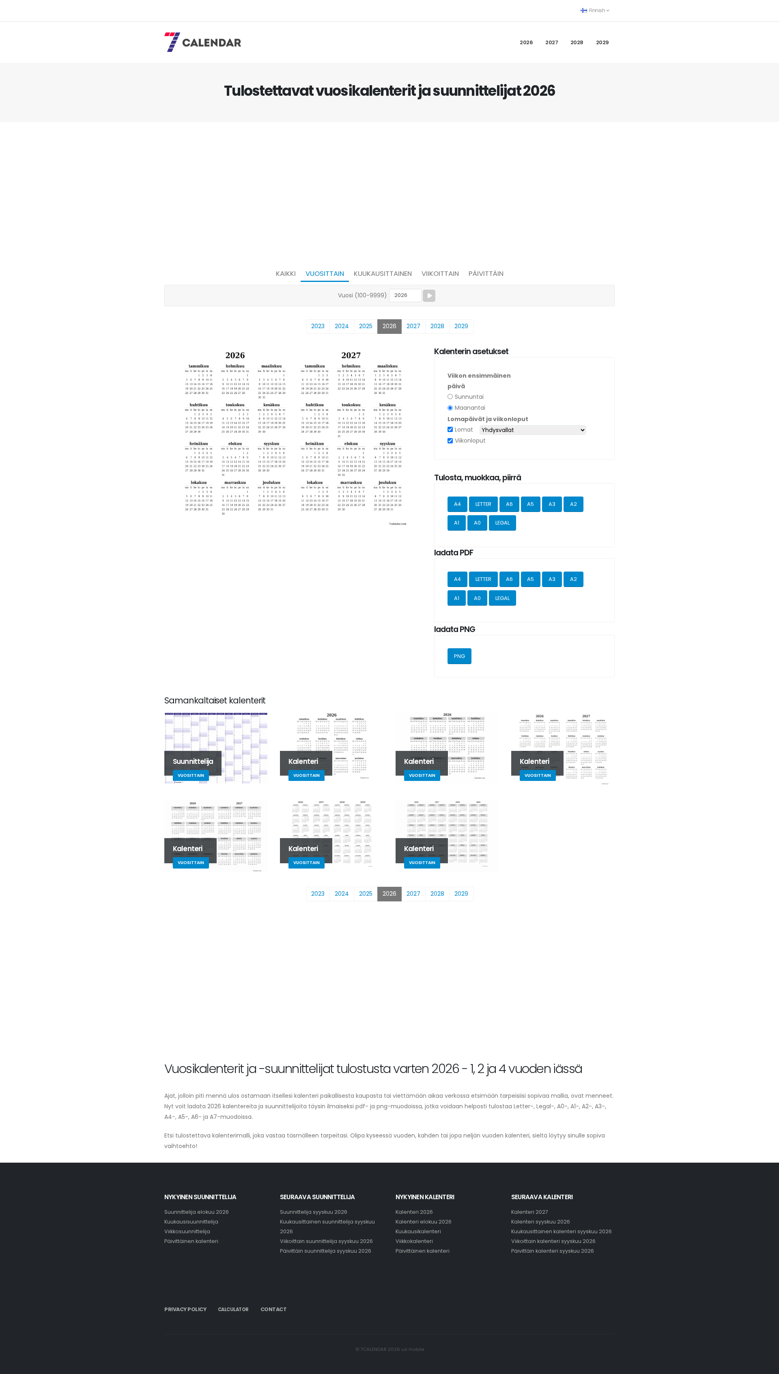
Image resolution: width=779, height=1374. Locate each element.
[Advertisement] (389, 193)
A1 (456, 522)
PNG (459, 656)
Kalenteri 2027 (529, 1211)
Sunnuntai (469, 397)
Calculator (233, 1309)
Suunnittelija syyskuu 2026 (313, 1211)
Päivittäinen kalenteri (191, 1241)
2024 (342, 326)
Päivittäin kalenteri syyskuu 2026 (552, 1250)
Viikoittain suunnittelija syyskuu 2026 (326, 1241)
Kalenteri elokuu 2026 (424, 1221)
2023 (318, 326)
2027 (551, 42)
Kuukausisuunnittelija (191, 1221)
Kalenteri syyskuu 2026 (540, 1221)
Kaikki (286, 273)
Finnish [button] (597, 10)
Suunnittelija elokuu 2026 (196, 1211)
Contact (273, 1309)
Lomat (464, 430)
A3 (552, 504)
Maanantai (470, 408)
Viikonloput (470, 440)
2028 (576, 42)
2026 (526, 42)
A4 (457, 504)
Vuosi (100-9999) (362, 295)
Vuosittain (325, 273)
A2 (573, 504)
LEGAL (502, 522)
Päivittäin (486, 273)
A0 (477, 522)
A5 (530, 504)
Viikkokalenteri (414, 1241)
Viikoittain (440, 273)
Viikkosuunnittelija (187, 1231)
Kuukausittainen (383, 273)
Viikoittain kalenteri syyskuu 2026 (553, 1241)
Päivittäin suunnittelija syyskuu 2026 (325, 1250)
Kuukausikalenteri (418, 1231)
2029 (602, 42)
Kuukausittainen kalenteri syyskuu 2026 (561, 1231)
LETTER (483, 504)
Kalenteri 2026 (414, 1211)
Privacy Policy (185, 1309)
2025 (365, 326)
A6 (509, 504)
